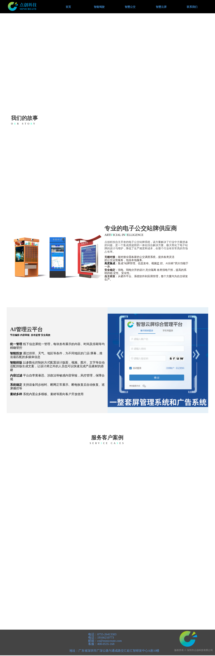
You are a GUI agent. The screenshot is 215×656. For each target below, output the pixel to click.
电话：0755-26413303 (101, 634)
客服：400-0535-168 (100, 644)
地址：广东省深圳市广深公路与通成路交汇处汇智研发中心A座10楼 (114, 650)
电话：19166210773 (100, 637)
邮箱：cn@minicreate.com (104, 640)
